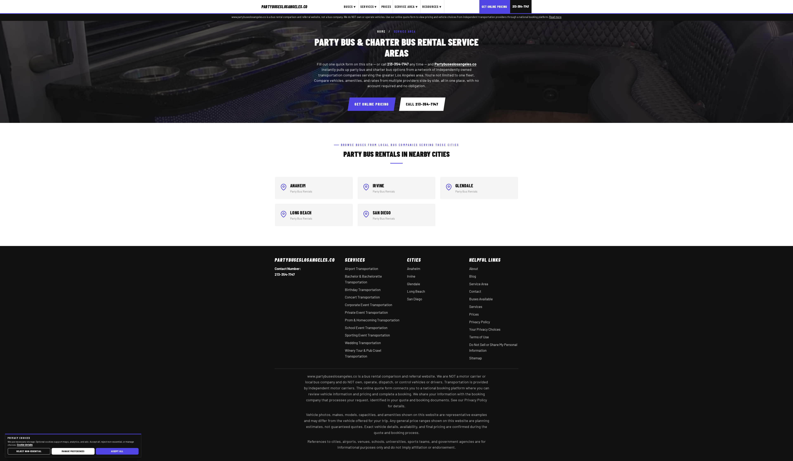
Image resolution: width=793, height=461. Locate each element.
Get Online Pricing (494, 6)
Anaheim (413, 268)
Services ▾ (368, 6)
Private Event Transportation (366, 312)
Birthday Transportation (363, 290)
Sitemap (475, 358)
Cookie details (25, 444)
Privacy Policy (479, 322)
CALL (422, 104)
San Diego (414, 299)
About (473, 268)
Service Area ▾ (406, 6)
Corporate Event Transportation (368, 305)
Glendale (413, 284)
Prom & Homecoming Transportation (372, 320)
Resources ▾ (431, 6)
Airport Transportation (361, 268)
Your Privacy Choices (484, 329)
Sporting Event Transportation (367, 335)
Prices (386, 6)
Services (475, 306)
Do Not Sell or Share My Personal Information (493, 347)
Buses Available (481, 299)
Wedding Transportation (363, 343)
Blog (472, 276)
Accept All (117, 451)
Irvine (411, 276)
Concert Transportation (362, 297)
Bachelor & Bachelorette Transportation (363, 279)
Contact (475, 291)
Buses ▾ (350, 6)
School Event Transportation (366, 328)
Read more (555, 17)
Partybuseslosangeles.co (455, 64)
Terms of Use (479, 337)
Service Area (478, 284)
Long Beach (416, 291)
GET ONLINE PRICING (372, 104)
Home (381, 31)
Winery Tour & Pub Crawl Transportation (363, 353)
